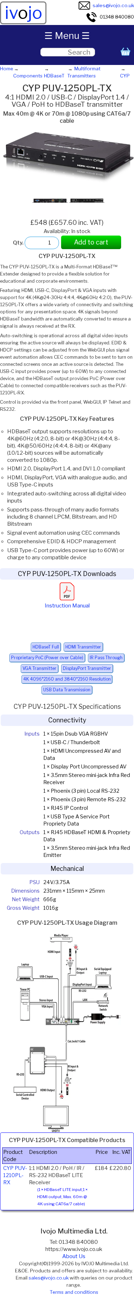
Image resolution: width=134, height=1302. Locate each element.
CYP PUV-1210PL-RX (15, 1175)
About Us (73, 1256)
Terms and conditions (74, 1292)
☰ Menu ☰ (67, 35)
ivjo (23, 12)
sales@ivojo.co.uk (113, 5)
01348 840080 (117, 17)
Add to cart (91, 242)
